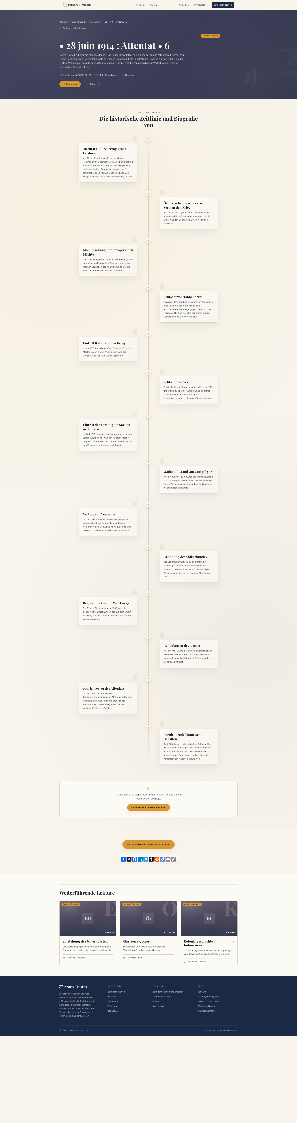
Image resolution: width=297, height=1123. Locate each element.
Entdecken (155, 5)
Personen (112, 996)
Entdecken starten (223, 5)
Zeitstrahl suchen (80, 22)
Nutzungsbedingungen (209, 996)
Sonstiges (95, 22)
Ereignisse (113, 1001)
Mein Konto (158, 1006)
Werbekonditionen (206, 1006)
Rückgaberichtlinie (207, 1011)
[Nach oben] (87, 1030)
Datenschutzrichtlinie (208, 1001)
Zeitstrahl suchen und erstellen (168, 991)
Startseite (141, 5)
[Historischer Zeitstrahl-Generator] (77, 5)
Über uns (202, 991)
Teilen (93, 84)
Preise (156, 1001)
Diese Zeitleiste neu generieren (148, 807)
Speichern (72, 84)
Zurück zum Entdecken (74, 28)
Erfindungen (113, 1006)
